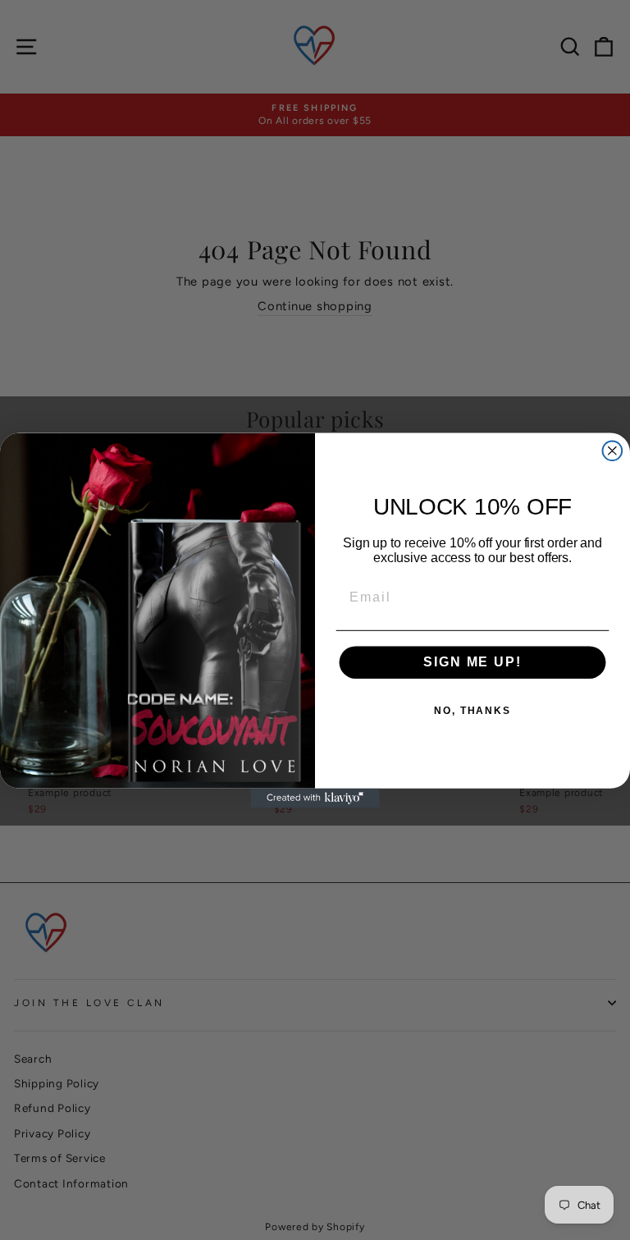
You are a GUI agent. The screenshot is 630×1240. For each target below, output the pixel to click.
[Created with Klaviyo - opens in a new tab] (315, 798)
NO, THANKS (472, 710)
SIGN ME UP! (472, 662)
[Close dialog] (613, 450)
